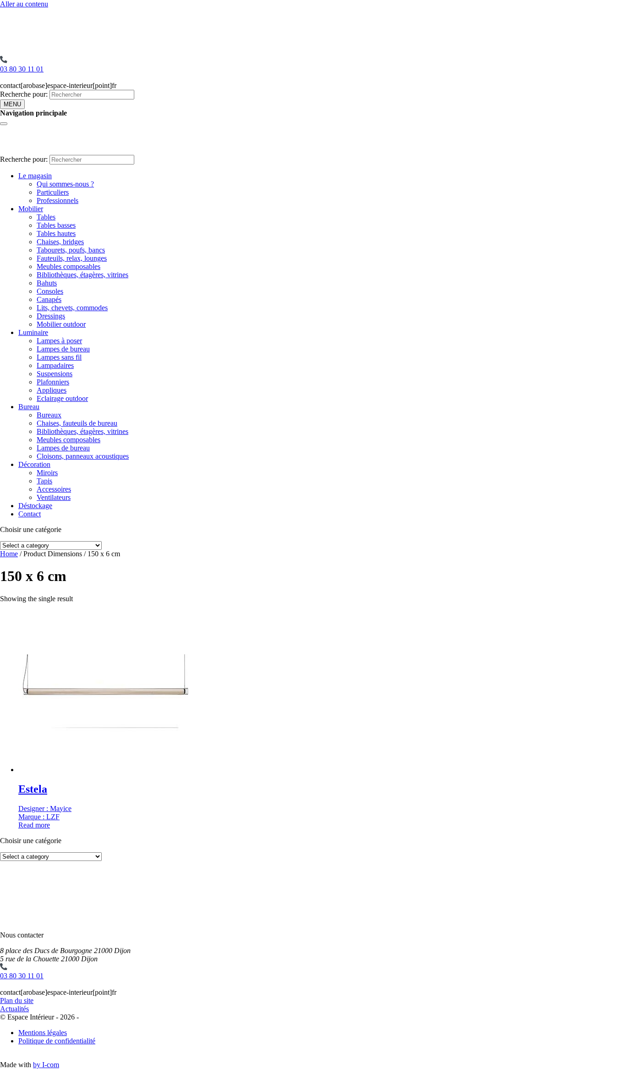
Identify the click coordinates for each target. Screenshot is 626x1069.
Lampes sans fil (59, 357)
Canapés (49, 299)
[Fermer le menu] (3, 123)
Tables (46, 217)
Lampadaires (55, 365)
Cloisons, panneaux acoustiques (83, 456)
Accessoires (54, 489)
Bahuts (47, 283)
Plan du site (16, 1000)
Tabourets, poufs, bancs (71, 250)
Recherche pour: (24, 94)
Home (9, 554)
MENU (12, 104)
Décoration (34, 464)
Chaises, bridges (60, 242)
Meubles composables (68, 266)
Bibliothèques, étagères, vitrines (82, 275)
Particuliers (53, 192)
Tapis (44, 481)
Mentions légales (42, 1032)
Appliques (51, 390)
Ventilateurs (54, 497)
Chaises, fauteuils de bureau (77, 423)
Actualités (14, 1009)
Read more (34, 825)
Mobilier (30, 209)
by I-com (46, 1065)
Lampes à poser (59, 341)
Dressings (51, 316)
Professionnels (57, 200)
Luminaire (33, 332)
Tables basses (56, 225)
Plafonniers (53, 382)
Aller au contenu (24, 4)
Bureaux (49, 415)
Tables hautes (56, 233)
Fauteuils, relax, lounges (72, 258)
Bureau (28, 407)
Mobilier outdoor (61, 324)
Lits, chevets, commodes (72, 308)
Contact (29, 514)
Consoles (50, 291)
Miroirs (47, 473)
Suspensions (54, 374)
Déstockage (35, 506)
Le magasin (35, 176)
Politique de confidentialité (56, 1041)
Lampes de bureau (63, 349)
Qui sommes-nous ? (65, 184)
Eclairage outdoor (62, 398)
